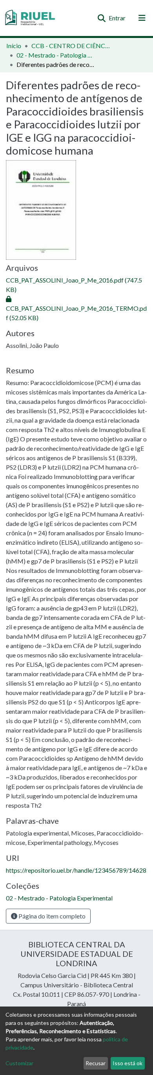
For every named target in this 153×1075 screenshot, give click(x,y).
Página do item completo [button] (51, 916)
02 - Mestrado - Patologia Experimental (55, 55)
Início (13, 45)
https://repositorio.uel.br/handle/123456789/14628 (76, 870)
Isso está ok (127, 1063)
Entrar (117, 18)
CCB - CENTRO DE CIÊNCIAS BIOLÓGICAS (70, 45)
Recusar (96, 1063)
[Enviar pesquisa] (101, 18)
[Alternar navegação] (142, 18)
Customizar (19, 1063)
